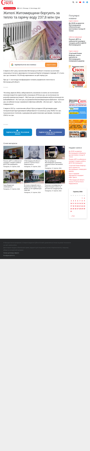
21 (80, 206)
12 (75, 203)
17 (71, 206)
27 (78, 209)
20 (78, 206)
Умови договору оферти (11, 253)
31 (71, 211)
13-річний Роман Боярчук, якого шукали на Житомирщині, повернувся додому (76, 57)
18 (73, 206)
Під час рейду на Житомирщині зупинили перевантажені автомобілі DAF (54, 163)
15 (82, 203)
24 (71, 209)
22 (82, 206)
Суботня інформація (75, 37)
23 (84, 206)
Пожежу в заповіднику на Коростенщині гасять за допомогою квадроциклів (53, 186)
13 (78, 203)
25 (73, 209)
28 (80, 209)
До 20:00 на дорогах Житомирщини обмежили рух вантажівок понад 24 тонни (77, 27)
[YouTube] (80, 2)
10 (71, 203)
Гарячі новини (73, 21)
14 (80, 203)
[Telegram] (87, 2)
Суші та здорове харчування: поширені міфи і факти (76, 175)
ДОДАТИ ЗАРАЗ (51, 65)
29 (82, 209)
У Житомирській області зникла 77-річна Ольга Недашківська (32, 162)
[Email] (76, 2)
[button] (73, 2)
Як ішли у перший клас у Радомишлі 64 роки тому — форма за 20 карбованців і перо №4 (33, 187)
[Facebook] (83, 2)
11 (73, 203)
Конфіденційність (9, 255)
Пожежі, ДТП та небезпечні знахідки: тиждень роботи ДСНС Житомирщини (12, 162)
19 (75, 206)
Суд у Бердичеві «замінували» (8, 186)
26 (75, 209)
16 (84, 203)
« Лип (73, 216)
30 (84, 209)
